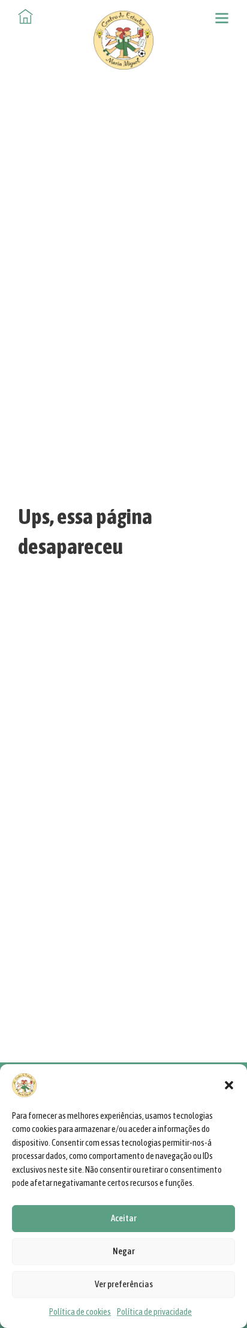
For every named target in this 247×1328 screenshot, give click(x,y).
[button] (229, 1085)
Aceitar (124, 1218)
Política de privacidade (154, 1311)
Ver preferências (124, 1284)
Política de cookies (80, 1311)
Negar (124, 1251)
